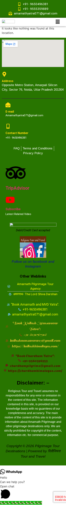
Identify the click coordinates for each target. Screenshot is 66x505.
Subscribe (13, 209)
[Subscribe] (10, 200)
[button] (57, 22)
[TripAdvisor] (16, 173)
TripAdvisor (17, 188)
